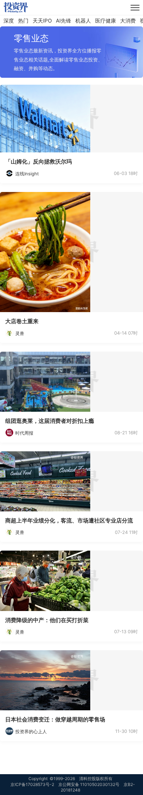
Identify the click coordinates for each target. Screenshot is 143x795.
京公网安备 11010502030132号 (88, 784)
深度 (8, 20)
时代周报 (24, 433)
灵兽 (19, 333)
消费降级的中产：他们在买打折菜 (47, 620)
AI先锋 (63, 20)
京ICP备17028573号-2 (32, 784)
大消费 (128, 20)
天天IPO (42, 20)
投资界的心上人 (31, 731)
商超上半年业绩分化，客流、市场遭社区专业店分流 (69, 520)
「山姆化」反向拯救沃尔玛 (38, 161)
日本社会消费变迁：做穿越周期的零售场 (55, 719)
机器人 (83, 20)
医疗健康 (105, 20)
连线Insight (27, 173)
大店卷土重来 (22, 321)
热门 (23, 20)
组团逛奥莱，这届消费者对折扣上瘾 (49, 420)
